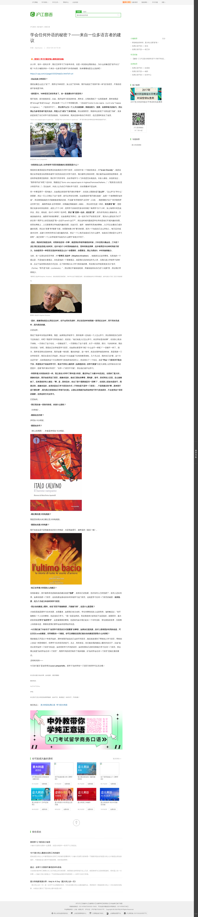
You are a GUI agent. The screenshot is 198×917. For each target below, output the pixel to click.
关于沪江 (78, 903)
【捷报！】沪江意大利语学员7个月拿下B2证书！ (148, 59)
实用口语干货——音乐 (140, 46)
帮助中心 (66, 2)
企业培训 (75, 2)
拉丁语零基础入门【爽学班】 (109, 778)
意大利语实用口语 (48, 705)
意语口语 (47, 27)
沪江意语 (33, 27)
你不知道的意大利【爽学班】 (63, 778)
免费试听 (44, 809)
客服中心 (85, 903)
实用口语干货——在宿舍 (141, 68)
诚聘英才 (92, 903)
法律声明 (99, 903)
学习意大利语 (61, 705)
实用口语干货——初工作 (141, 49)
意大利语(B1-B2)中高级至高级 (109, 803)
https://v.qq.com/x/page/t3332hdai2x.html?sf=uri (51, 74)
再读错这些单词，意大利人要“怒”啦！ (145, 42)
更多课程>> (117, 759)
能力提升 (40, 27)
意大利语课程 (136, 145)
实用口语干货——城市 (140, 71)
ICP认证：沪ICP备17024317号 (94, 909)
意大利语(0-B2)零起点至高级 (63, 803)
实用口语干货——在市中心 (141, 75)
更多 (163, 38)
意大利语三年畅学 (84, 802)
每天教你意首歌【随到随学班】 (86, 778)
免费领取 (44, 784)
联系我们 (106, 903)
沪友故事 (113, 903)
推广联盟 (119, 903)
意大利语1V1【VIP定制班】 (40, 803)
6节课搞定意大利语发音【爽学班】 (40, 778)
